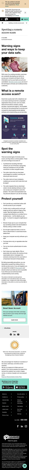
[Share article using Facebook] (11, 334)
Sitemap (19, 414)
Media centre (5, 406)
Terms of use (5, 415)
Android (9, 464)
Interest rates (5, 400)
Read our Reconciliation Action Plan (12, 377)
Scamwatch (19, 268)
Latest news (5, 409)
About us (4, 394)
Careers (4, 403)
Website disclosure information (20, 401)
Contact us (5, 397)
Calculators (20, 406)
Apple (4, 464)
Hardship (4, 412)
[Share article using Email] (18, 334)
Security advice (21, 394)
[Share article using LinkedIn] (14, 334)
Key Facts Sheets (19, 410)
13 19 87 (16, 15)
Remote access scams (15, 82)
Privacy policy (20, 397)
